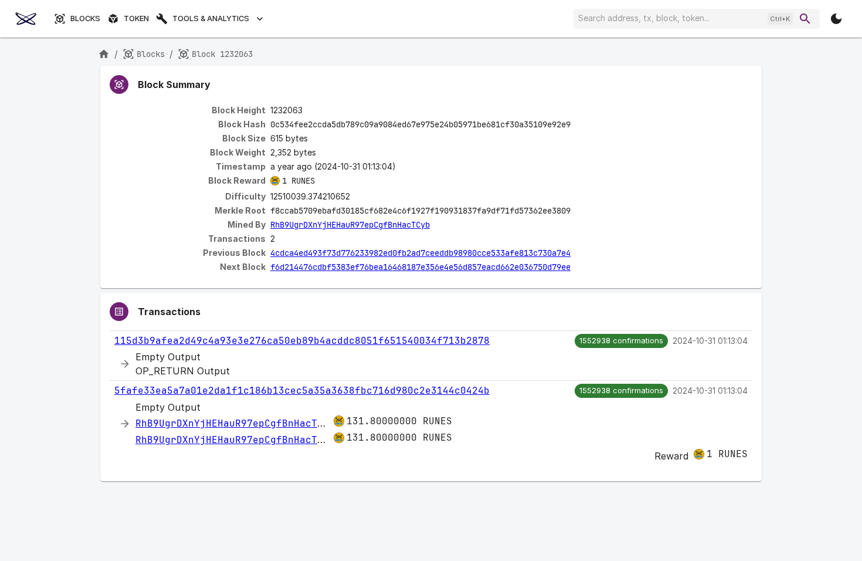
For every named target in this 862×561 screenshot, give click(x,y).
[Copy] (578, 125)
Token (136, 18)
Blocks (85, 18)
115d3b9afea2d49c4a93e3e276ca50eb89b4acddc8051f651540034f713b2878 (302, 340)
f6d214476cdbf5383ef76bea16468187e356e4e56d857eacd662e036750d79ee (420, 267)
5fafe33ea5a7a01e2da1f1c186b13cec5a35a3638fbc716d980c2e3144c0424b (302, 390)
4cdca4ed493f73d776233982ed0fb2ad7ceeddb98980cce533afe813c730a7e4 (420, 253)
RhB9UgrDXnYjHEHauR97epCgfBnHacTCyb (350, 224)
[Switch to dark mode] (836, 19)
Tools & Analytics (210, 18)
